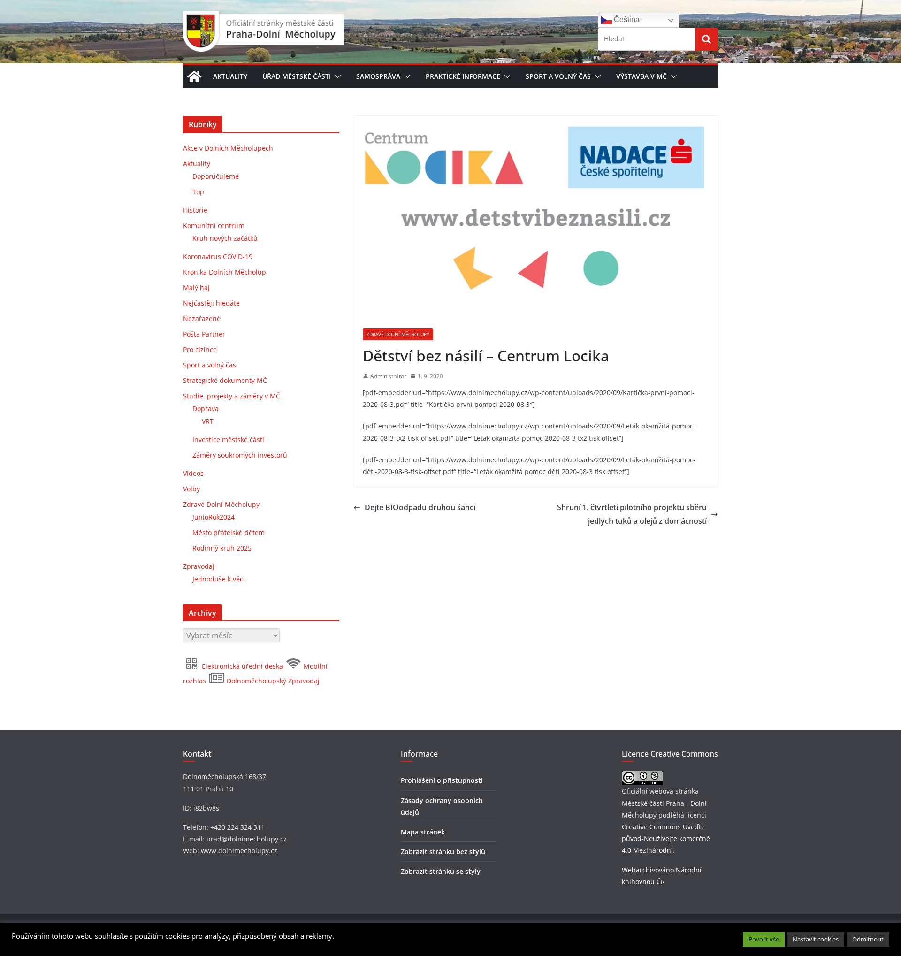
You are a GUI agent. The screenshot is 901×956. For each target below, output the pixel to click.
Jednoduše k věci (218, 578)
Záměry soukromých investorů (239, 455)
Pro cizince (200, 349)
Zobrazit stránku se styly (441, 871)
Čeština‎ (626, 19)
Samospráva (378, 76)
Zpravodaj (198, 566)
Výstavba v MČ (641, 76)
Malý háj (196, 287)
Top (198, 191)
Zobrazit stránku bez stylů (443, 851)
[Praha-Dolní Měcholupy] (194, 76)
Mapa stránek (423, 831)
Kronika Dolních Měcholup (224, 272)
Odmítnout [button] (868, 939)
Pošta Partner (204, 333)
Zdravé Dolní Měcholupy (398, 334)
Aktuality (230, 76)
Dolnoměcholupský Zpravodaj (272, 680)
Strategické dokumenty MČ (225, 380)
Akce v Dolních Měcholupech (228, 148)
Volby (191, 488)
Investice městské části (228, 439)
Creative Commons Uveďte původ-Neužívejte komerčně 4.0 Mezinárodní (666, 838)
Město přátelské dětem (228, 532)
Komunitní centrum (213, 225)
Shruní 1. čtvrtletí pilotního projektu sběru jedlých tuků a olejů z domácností (632, 514)
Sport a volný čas (558, 76)
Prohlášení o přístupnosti (442, 780)
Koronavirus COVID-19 (217, 256)
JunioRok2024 (213, 516)
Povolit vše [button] (763, 939)
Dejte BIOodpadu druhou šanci (420, 507)
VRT (208, 421)
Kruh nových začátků (225, 238)
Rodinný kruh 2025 (222, 547)
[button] (336, 76)
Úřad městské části (296, 76)
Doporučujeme (215, 176)
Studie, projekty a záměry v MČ (231, 395)
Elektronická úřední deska (242, 666)
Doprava (205, 408)
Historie (195, 210)
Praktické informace (463, 76)
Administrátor (388, 376)
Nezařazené (202, 318)
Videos (193, 473)
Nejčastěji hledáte (211, 302)
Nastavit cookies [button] (816, 939)
